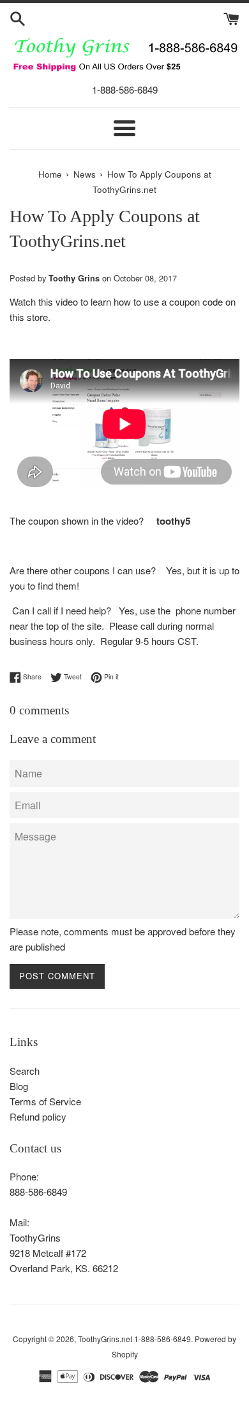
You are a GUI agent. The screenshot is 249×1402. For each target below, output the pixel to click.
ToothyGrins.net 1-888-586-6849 (134, 1338)
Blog (19, 1086)
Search (25, 1070)
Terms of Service (45, 1101)
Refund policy (38, 1116)
